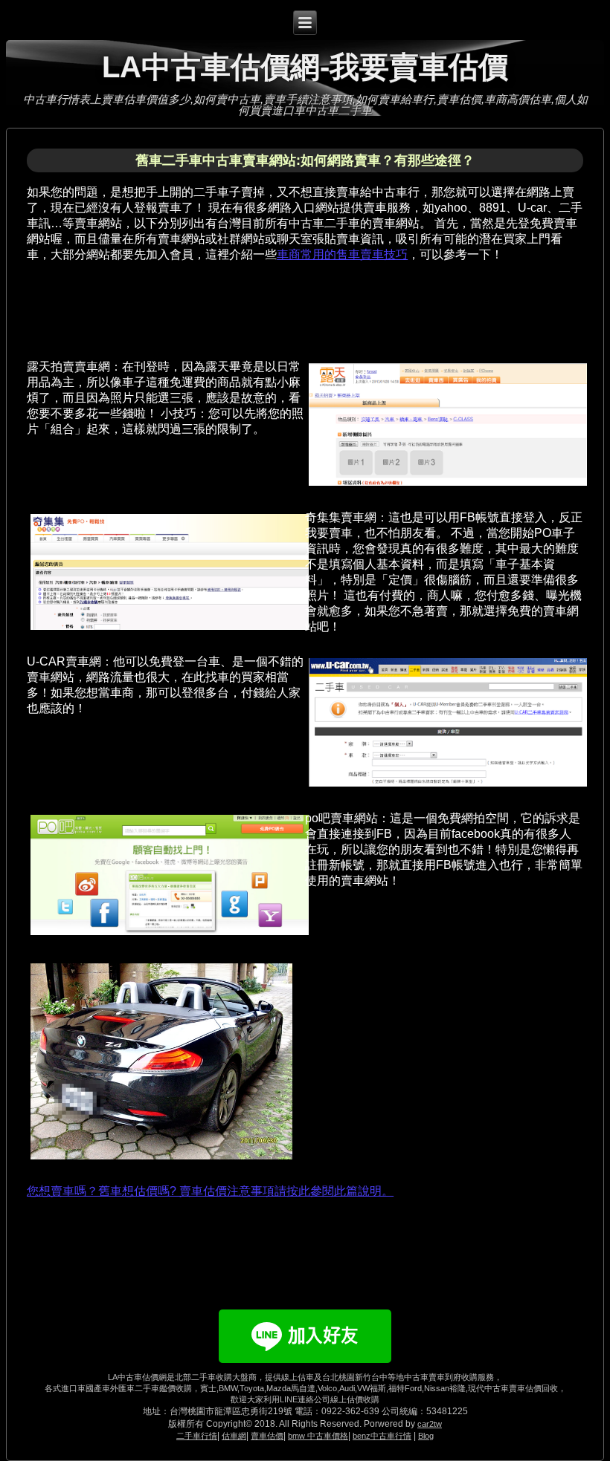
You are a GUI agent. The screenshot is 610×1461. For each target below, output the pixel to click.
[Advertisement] (297, 305)
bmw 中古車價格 (318, 1435)
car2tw (429, 1423)
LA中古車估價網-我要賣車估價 (305, 67)
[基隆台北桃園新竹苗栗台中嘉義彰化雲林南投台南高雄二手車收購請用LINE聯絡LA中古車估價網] (305, 1367)
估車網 (234, 1435)
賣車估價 (267, 1435)
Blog (426, 1435)
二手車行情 (196, 1435)
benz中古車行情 (382, 1435)
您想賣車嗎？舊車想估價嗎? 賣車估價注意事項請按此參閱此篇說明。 (210, 1191)
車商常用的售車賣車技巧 (342, 254)
